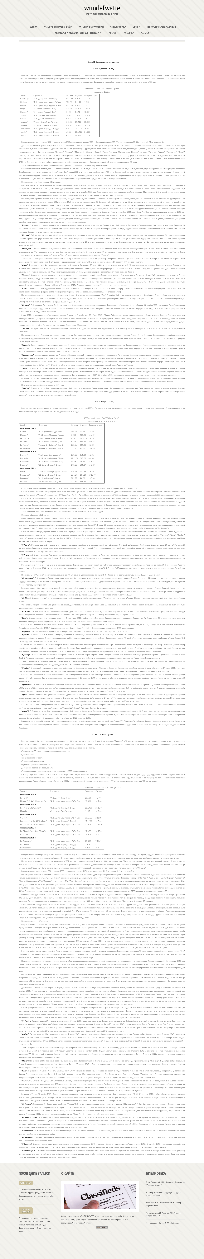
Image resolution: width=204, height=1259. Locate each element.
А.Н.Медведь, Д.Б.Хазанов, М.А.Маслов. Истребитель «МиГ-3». (163, 1214)
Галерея (112, 33)
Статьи (136, 26)
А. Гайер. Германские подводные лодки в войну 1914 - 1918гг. (163, 1193)
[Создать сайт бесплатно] (102, 1228)
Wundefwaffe (102, 8)
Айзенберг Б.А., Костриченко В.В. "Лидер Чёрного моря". (163, 1204)
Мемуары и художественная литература (78, 33)
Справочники (118, 26)
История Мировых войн (58, 26)
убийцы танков (26, 1210)
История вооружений (91, 26)
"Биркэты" (25, 1183)
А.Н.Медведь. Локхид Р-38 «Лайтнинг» (162, 1223)
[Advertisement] (102, 50)
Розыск (144, 33)
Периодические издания (161, 26)
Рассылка (128, 33)
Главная (32, 26)
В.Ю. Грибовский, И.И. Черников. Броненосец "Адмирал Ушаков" (165, 1183)
